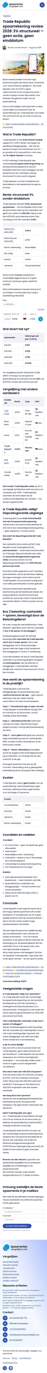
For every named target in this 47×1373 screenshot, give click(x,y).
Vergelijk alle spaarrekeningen (29, 970)
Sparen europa (10, 1271)
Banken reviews (10, 1277)
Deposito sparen (10, 1265)
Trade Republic (7, 449)
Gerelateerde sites (10, 1363)
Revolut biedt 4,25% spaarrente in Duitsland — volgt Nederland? (22, 1291)
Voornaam (7, 1216)
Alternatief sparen (11, 1274)
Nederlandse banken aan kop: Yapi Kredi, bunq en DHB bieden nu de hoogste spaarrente (23, 1296)
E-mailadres (8, 1208)
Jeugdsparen (9, 1268)
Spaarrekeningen (10, 1261)
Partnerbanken (25, 1358)
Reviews (7, 16)
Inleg (5, 300)
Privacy (14, 1358)
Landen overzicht (10, 1280)
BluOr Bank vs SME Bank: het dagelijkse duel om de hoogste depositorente (23, 1301)
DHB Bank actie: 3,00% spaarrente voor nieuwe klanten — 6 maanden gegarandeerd (22, 1307)
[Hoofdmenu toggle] (42, 5)
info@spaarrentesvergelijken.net (24, 1334)
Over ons (6, 1358)
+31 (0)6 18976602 (17, 1329)
